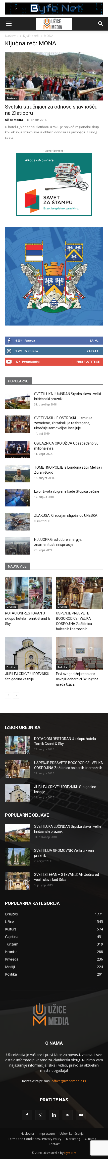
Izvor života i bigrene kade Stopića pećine (66, 491)
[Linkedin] (54, 1115)
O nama (90, 1139)
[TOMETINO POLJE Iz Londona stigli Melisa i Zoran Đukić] (17, 473)
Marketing (73, 1139)
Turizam (12, 98)
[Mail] (68, 1115)
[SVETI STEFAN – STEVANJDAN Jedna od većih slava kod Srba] (17, 881)
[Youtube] (81, 1115)
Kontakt (54, 1144)
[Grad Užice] (54, 276)
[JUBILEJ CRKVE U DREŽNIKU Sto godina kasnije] (28, 653)
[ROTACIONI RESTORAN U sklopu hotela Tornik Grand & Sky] (28, 593)
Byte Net (70, 1153)
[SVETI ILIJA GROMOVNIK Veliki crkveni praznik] (17, 857)
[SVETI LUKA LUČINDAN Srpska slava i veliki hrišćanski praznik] (17, 400)
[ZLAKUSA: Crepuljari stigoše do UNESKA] (17, 522)
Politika (62, 667)
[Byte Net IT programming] (54, 9)
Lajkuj (94, 340)
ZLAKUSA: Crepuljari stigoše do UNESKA (65, 515)
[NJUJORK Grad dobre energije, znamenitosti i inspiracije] (17, 546)
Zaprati (93, 351)
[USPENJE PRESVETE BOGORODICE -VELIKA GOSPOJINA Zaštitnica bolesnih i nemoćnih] (79, 593)
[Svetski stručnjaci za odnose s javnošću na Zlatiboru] (54, 76)
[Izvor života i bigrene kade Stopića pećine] (17, 497)
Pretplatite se (87, 361)
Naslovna (11, 36)
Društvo (12, 606)
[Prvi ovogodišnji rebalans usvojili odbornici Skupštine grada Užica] (79, 653)
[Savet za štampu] (54, 184)
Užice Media (14, 120)
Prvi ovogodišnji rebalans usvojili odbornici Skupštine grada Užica (77, 679)
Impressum (47, 1133)
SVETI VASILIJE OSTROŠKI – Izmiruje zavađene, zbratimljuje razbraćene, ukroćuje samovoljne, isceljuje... (63, 423)
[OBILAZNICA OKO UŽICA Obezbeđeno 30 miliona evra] (17, 449)
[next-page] (16, 695)
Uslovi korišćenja (72, 1133)
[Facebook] (27, 1115)
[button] (9, 24)
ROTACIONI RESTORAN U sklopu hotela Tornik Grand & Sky (27, 618)
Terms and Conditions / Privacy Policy (34, 1139)
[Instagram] (40, 1115)
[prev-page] (8, 695)
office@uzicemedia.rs (68, 1081)
